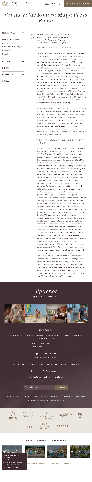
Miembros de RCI (35, 364)
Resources (8, 33)
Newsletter (6, 50)
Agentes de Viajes (56, 364)
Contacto (46, 330)
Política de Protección (38, 401)
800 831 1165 (36, 346)
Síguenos (46, 291)
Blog (27, 397)
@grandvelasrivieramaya (46, 297)
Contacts (8, 75)
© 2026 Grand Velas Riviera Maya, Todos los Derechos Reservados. (46, 464)
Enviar (62, 387)
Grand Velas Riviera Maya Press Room (46, 17)
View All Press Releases (11, 40)
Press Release (8, 43)
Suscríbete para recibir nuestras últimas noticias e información (46, 378)
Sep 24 (32, 36)
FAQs (19, 397)
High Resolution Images (12, 47)
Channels (8, 62)
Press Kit (6, 54)
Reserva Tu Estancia (78, 4)
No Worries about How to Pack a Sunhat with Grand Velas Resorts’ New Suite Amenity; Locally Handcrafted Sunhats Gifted (54, 38)
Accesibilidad (81, 397)
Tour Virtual (17, 364)
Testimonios (75, 364)
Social (6, 81)
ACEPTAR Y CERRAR (10, 467)
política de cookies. (11, 464)
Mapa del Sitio (57, 401)
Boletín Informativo (46, 371)
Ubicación (67, 397)
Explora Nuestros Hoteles (46, 440)
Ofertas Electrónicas (50, 397)
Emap (35, 397)
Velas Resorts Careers (46, 357)
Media (6, 68)
